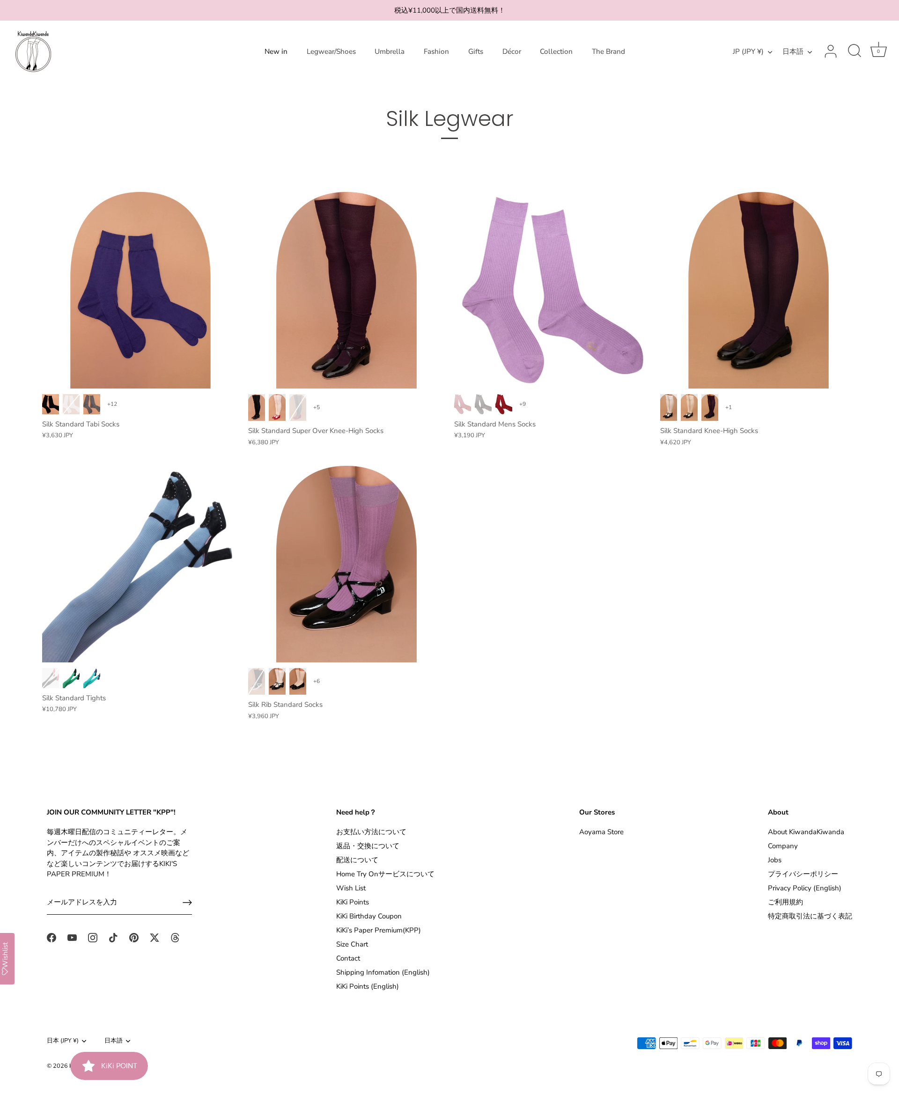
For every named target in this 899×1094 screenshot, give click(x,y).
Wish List (351, 888)
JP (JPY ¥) (748, 51)
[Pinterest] (134, 937)
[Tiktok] (113, 937)
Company (783, 846)
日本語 (792, 51)
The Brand (608, 51)
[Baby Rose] (462, 404)
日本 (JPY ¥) (63, 1041)
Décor (511, 51)
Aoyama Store (601, 832)
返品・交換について (367, 846)
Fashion (436, 51)
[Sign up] (187, 902)
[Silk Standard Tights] (140, 564)
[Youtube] (72, 937)
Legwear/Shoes (331, 51)
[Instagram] (92, 937)
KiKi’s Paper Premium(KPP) (378, 930)
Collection (556, 51)
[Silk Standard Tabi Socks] (140, 290)
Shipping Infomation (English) (383, 972)
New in (276, 51)
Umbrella (390, 51)
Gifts (475, 51)
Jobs (774, 860)
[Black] (50, 404)
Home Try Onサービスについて (385, 874)
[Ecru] (689, 407)
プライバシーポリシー (803, 874)
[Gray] (91, 404)
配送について (357, 860)
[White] (71, 404)
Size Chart (352, 944)
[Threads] (175, 937)
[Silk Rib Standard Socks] (346, 564)
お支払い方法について (371, 832)
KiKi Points (352, 902)
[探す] (854, 51)
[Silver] (483, 404)
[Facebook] (51, 937)
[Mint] (91, 678)
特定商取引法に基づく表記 (810, 916)
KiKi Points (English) (367, 986)
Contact (348, 958)
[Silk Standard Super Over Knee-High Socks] (346, 290)
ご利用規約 (785, 902)
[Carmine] (503, 404)
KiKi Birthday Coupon (369, 916)
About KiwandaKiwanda (806, 832)
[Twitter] (154, 937)
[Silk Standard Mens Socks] (552, 290)
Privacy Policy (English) (804, 888)
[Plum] (709, 407)
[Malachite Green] (71, 678)
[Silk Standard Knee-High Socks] (758, 290)
